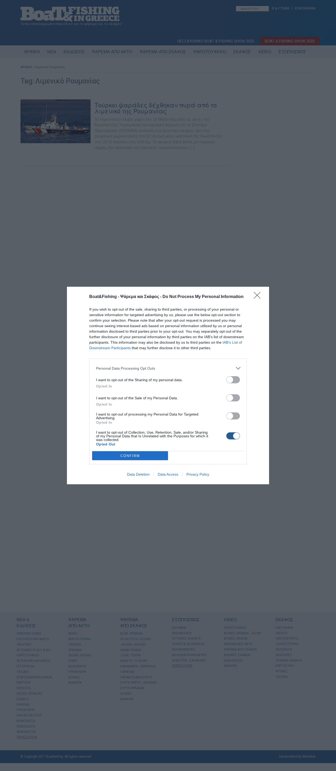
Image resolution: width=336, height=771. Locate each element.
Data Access (168, 474)
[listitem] (168, 368)
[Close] (259, 297)
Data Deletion (138, 474)
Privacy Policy (197, 474)
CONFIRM (130, 456)
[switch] (233, 379)
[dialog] (168, 385)
